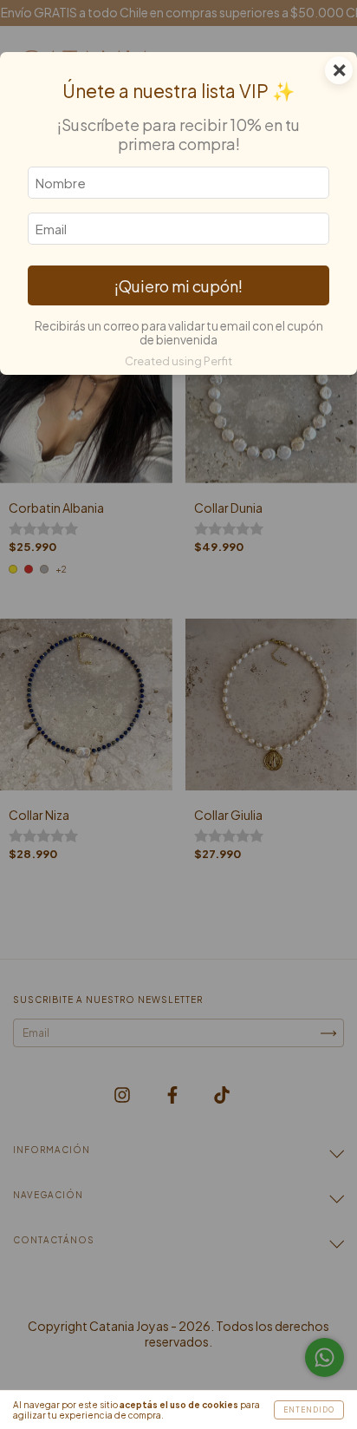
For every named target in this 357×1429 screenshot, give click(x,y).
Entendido (308, 1410)
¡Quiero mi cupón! (178, 286)
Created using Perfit (178, 361)
